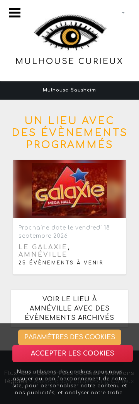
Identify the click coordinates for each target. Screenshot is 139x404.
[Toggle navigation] (14, 12)
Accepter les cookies (72, 353)
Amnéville (43, 254)
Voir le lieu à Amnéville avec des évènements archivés (69, 308)
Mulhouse (55, 90)
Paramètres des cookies (69, 337)
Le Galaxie (43, 247)
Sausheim (83, 90)
